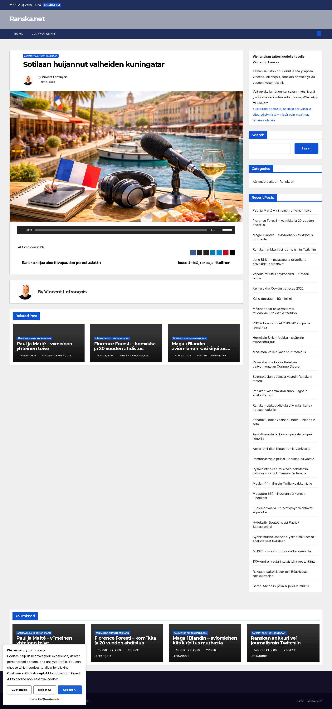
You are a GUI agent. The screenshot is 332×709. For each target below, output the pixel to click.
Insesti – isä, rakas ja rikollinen (204, 263)
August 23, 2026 (110, 649)
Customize (19, 689)
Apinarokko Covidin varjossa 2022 (278, 288)
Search (258, 135)
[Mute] (219, 230)
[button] (312, 34)
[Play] (22, 230)
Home (18, 34)
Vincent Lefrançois (54, 77)
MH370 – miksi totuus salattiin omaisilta (282, 551)
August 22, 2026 (188, 649)
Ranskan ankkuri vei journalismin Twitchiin (284, 249)
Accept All (70, 689)
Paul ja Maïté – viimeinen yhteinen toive (44, 346)
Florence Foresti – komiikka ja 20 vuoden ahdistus (125, 346)
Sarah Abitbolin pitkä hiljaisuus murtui (281, 586)
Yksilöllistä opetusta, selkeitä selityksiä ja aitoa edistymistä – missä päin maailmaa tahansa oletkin (282, 114)
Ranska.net (27, 19)
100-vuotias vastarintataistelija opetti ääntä (284, 561)
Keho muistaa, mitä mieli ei (272, 299)
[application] (126, 230)
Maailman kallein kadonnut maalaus (279, 352)
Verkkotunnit (44, 34)
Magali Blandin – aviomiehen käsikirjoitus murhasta (199, 348)
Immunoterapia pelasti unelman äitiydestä (283, 459)
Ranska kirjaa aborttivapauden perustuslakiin (61, 263)
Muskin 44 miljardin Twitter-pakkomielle (282, 483)
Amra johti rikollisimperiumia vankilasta (281, 449)
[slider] (227, 229)
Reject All (44, 689)
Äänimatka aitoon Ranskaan (40, 56)
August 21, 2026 (266, 649)
